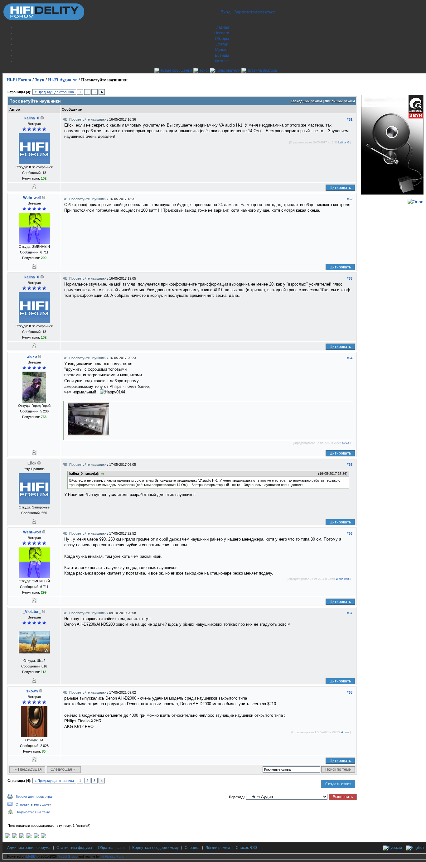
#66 (349, 533)
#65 (349, 464)
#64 (349, 358)
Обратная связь (112, 847)
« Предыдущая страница (54, 92)
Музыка (222, 50)
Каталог (222, 61)
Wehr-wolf (32, 197)
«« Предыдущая (27, 769)
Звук (39, 80)
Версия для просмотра (34, 796)
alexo (32, 356)
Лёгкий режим (218, 847)
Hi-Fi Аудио (59, 80)
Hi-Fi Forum (19, 80)
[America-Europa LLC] (14, 837)
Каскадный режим (306, 101)
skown (32, 691)
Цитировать (340, 187)
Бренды (222, 55)
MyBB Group (67, 856)
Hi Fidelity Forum (113, 856)
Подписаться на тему (33, 812)
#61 (349, 119)
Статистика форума (74, 847)
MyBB (30, 856)
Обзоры (222, 38)
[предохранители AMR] (7, 837)
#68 (349, 692)
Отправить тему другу (33, 804)
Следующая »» (64, 769)
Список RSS (246, 847)
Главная (222, 27)
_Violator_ (32, 611)
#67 (349, 613)
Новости (221, 33)
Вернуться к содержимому (155, 847)
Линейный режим (340, 101)
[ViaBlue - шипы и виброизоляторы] (36, 837)
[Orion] (416, 201)
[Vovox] (43, 837)
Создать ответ (338, 784)
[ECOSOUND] (29, 837)
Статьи (221, 44)
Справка (192, 847)
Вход (225, 11)
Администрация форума (29, 847)
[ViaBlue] (21, 837)
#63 (349, 278)
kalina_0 (31, 118)
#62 (349, 199)
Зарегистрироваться (255, 11)
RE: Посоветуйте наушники (85, 119)
